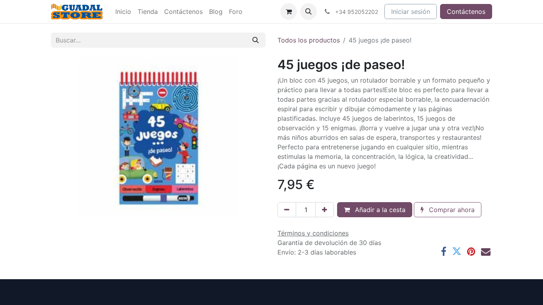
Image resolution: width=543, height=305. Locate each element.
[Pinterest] (471, 251)
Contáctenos (466, 11)
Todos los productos (308, 40)
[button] (308, 11)
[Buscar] (256, 40)
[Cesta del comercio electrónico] (288, 11)
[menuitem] (123, 11)
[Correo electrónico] (486, 251)
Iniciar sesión (410, 11)
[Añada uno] (324, 209)
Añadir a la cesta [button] (379, 210)
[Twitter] (457, 251)
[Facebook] (443, 251)
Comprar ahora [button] (451, 210)
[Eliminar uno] (286, 209)
